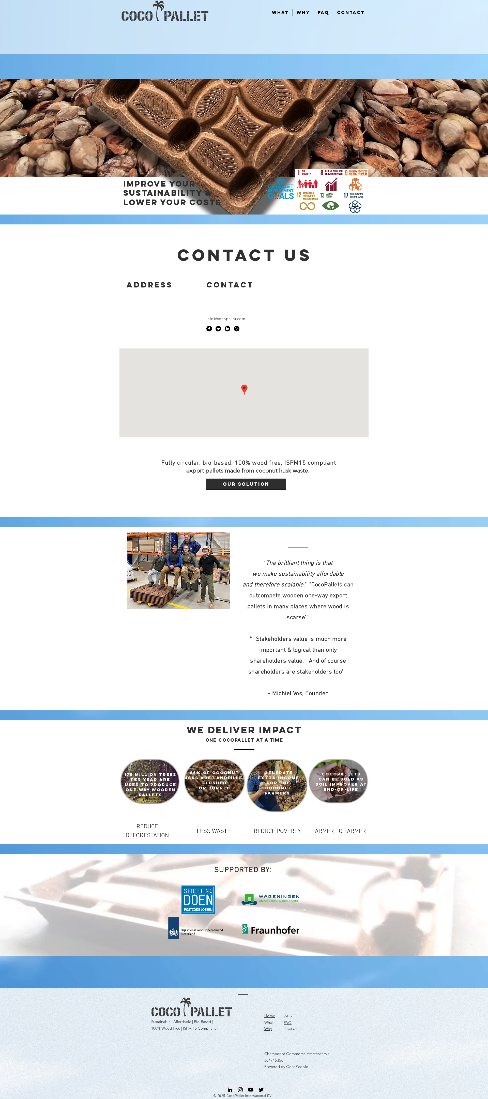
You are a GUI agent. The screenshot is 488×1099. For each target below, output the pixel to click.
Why (268, 1028)
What (268, 1022)
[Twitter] (218, 328)
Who (288, 1016)
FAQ (288, 1022)
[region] (150, 781)
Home (269, 1015)
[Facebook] (209, 328)
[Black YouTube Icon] (251, 1090)
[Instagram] (236, 328)
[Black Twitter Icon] (261, 1090)
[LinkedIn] (227, 328)
